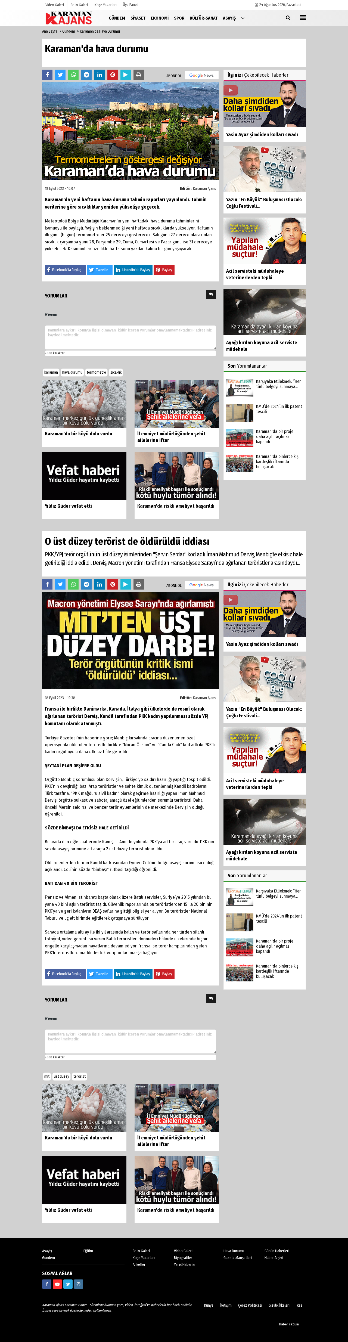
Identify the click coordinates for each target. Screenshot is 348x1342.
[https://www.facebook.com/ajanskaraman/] (46, 1284)
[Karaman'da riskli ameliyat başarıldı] (177, 475)
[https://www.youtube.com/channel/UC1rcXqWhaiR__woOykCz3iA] (57, 1284)
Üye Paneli (130, 4)
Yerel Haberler (185, 1264)
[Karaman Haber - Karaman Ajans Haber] (69, 18)
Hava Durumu (233, 1251)
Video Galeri (183, 1251)
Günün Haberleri (277, 1251)
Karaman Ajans (204, 188)
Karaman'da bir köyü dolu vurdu (78, 434)
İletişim (226, 1305)
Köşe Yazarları (144, 1258)
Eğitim (88, 1251)
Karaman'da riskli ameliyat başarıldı (176, 506)
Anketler (139, 1264)
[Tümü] (242, 18)
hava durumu (72, 372)
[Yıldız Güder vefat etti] (84, 475)
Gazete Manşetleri (237, 1258)
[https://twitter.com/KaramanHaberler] (68, 1284)
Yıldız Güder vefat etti (68, 506)
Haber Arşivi (274, 1258)
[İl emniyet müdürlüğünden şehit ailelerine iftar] (177, 403)
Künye (208, 1305)
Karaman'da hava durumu (100, 31)
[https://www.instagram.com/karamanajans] (78, 1284)
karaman (51, 372)
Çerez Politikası (250, 1305)
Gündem (68, 31)
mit (46, 1076)
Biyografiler (183, 1258)
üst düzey (61, 1076)
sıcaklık (116, 372)
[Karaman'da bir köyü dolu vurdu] (84, 403)
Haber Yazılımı (289, 1324)
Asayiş (47, 1251)
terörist (79, 1076)
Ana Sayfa (49, 31)
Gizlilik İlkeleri (279, 1305)
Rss (300, 1305)
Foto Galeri (141, 1251)
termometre (96, 372)
